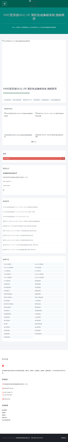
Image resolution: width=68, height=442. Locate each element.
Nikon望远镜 (7, 274)
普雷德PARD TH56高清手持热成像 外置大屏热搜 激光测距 (20, 226)
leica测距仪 (38, 271)
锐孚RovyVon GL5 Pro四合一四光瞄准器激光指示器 (18, 235)
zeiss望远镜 (7, 280)
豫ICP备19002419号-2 (37, 438)
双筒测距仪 (7, 290)
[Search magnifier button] (63, 158)
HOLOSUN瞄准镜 (8, 267)
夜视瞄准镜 (38, 290)
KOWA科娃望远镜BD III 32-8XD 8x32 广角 (16, 216)
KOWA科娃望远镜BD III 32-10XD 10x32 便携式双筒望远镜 (20, 207)
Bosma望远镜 (7, 264)
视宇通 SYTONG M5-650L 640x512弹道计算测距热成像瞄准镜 (21, 221)
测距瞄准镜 (37, 100)
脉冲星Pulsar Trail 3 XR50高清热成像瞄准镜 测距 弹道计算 (20, 245)
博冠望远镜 (38, 284)
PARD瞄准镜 (7, 100)
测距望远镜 (38, 304)
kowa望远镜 (38, 267)
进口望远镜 (7, 327)
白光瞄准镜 (38, 314)
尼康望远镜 (38, 294)
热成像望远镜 (38, 310)
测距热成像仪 (7, 307)
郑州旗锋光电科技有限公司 (23, 438)
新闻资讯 (63, 438)
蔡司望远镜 (7, 320)
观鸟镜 (5, 324)
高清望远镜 (7, 337)
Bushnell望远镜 (39, 264)
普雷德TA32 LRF (27, 100)
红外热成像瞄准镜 (55, 100)
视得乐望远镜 (38, 324)
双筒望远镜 (38, 287)
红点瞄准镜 (38, 317)
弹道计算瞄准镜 (17, 100)
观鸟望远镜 (38, 320)
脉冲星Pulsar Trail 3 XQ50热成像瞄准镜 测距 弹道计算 (19, 249)
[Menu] (4, 4)
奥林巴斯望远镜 (8, 294)
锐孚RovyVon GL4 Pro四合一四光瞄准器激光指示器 (18, 240)
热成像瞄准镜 (45, 100)
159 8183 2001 (8, 395)
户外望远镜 (38, 300)
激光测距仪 (7, 310)
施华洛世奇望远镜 (8, 304)
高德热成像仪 (38, 334)
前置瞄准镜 (38, 280)
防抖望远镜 (7, 330)
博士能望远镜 (7, 287)
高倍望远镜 (7, 334)
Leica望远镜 (7, 271)
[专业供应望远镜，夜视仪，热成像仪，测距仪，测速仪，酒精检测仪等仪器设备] (34, 3)
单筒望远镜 (7, 284)
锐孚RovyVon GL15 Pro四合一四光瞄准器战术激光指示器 (19, 230)
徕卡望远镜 (7, 300)
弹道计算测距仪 (8, 297)
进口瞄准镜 (38, 327)
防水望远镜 (38, 330)
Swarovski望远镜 (39, 277)
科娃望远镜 (7, 317)
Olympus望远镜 (39, 274)
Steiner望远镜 (7, 277)
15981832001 (6, 185)
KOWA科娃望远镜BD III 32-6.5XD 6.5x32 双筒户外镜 (19, 212)
